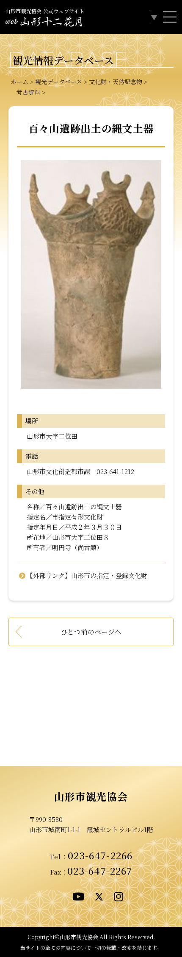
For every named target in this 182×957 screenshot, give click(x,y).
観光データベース (58, 81)
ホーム (19, 81)
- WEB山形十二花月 (44, 23)
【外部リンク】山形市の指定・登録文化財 (87, 575)
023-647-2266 (100, 855)
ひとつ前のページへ (91, 632)
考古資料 (25, 92)
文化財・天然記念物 (115, 81)
